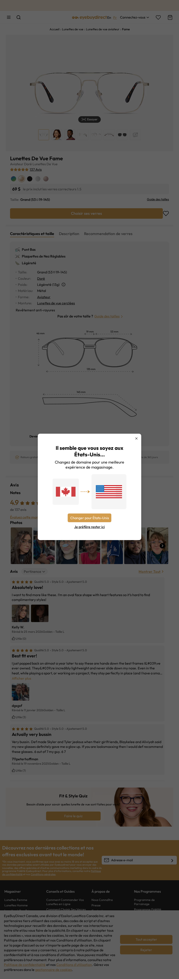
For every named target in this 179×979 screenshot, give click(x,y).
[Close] (136, 438)
